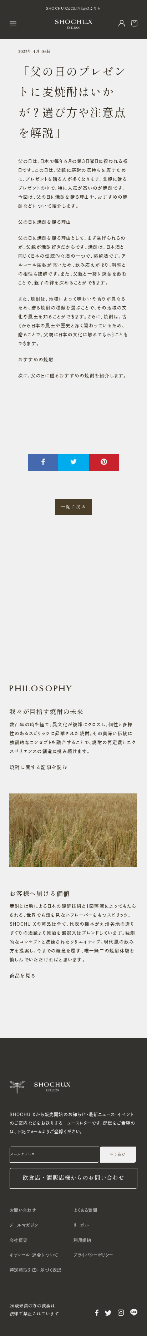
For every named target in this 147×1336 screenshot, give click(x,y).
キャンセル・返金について (34, 1255)
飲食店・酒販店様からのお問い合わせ (73, 1178)
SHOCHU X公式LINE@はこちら (73, 8)
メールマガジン (24, 1225)
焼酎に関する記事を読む (38, 768)
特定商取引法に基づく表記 (35, 1270)
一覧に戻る (73, 506)
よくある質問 (85, 1210)
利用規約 (82, 1240)
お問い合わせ (23, 1210)
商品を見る (23, 976)
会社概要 (18, 1240)
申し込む (117, 1154)
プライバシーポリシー (93, 1255)
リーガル (81, 1225)
